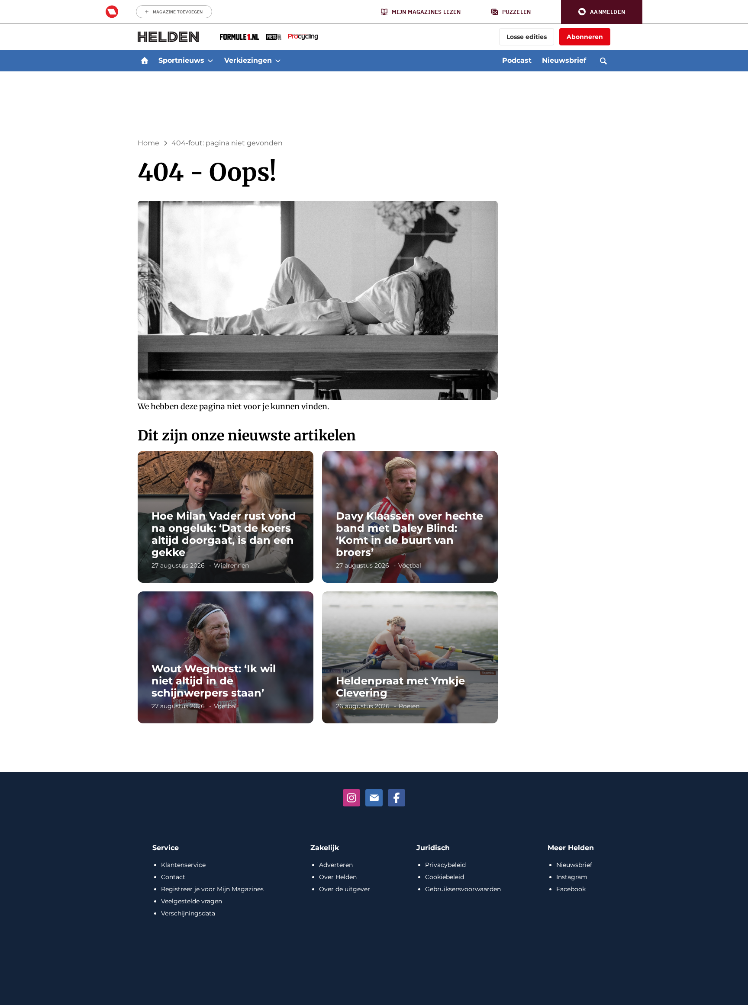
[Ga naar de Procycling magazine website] (303, 37)
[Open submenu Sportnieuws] (210, 60)
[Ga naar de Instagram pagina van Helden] (351, 797)
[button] (601, 12)
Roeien (409, 706)
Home (148, 143)
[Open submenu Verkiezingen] (277, 60)
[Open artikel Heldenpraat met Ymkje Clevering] (410, 657)
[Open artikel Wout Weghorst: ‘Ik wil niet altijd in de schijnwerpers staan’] (225, 657)
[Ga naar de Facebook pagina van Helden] (396, 797)
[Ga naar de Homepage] (168, 37)
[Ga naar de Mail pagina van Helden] (374, 797)
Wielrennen (231, 565)
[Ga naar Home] (144, 60)
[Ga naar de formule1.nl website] (239, 37)
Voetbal (409, 565)
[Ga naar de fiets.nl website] (273, 37)
